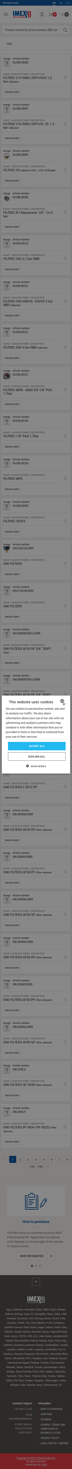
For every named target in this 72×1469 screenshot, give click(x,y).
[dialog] (36, 735)
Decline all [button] (36, 756)
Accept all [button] (37, 746)
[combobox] (62, 701)
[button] (36, 766)
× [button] (63, 704)
